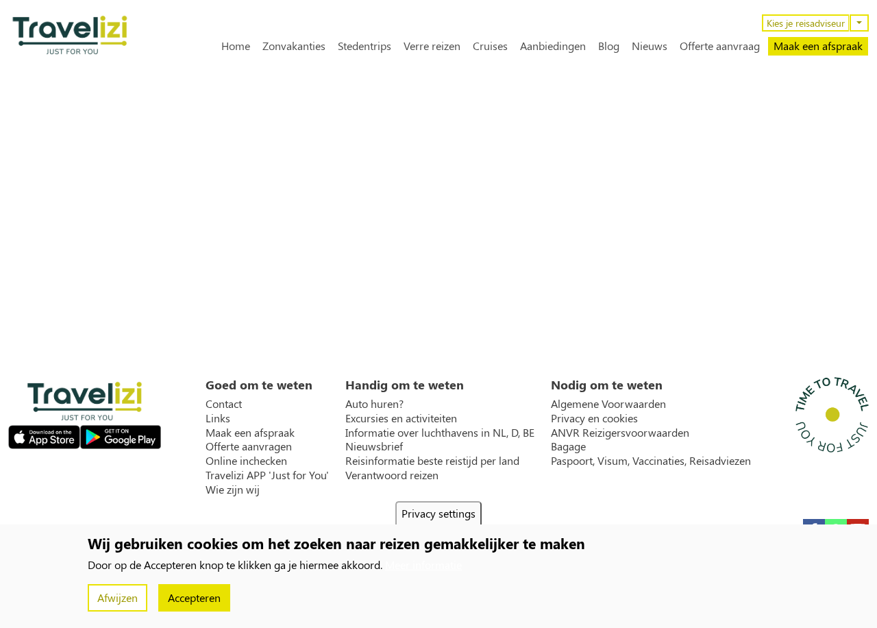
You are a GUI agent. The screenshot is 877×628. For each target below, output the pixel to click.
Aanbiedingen (553, 46)
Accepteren (194, 597)
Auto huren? (374, 404)
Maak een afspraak (818, 45)
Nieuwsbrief (374, 446)
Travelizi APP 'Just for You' (267, 475)
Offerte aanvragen (249, 446)
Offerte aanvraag (720, 46)
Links (218, 418)
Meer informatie (423, 564)
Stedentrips (364, 46)
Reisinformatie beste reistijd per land (432, 461)
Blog (608, 46)
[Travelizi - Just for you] (70, 35)
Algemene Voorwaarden (608, 404)
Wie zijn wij (233, 489)
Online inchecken (246, 461)
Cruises (490, 46)
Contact (224, 404)
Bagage (568, 446)
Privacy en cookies (594, 418)
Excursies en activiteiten (401, 418)
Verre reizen (432, 46)
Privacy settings (438, 513)
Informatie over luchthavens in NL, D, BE (439, 432)
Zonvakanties (293, 46)
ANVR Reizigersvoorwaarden (620, 432)
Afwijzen (117, 597)
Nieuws (649, 46)
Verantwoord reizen (391, 475)
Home (235, 46)
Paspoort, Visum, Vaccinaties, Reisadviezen (651, 461)
